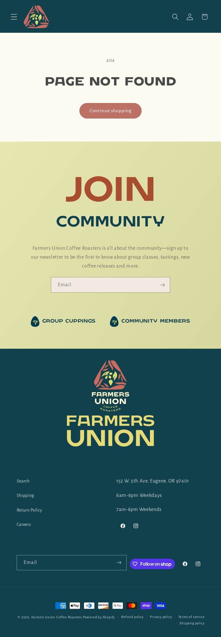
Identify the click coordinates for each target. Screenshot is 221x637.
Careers (24, 524)
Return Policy (29, 510)
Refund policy (132, 617)
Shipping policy (192, 623)
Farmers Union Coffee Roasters (56, 617)
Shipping (26, 495)
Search (23, 481)
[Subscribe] (162, 285)
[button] (14, 16)
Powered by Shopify (99, 617)
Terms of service (191, 617)
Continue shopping (110, 110)
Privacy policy (161, 617)
